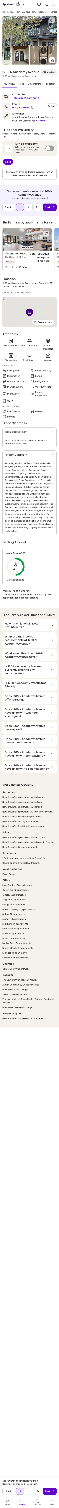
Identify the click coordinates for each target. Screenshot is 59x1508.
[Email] (39, 4)
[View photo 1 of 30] (29, 31)
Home (5, 12)
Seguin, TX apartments (14, 899)
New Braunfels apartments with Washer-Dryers (27, 811)
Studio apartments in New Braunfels (21, 863)
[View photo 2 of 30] (15, 55)
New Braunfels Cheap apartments (20, 847)
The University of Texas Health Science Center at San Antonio (28, 1001)
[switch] (29, 148)
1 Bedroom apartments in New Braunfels (23, 858)
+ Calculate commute (25, 98)
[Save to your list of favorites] (52, 20)
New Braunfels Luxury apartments (20, 821)
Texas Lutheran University (16, 994)
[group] (27, 239)
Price (21, 84)
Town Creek (37, 12)
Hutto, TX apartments (13, 938)
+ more (40, 120)
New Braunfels (23, 12)
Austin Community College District (20, 984)
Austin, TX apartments (14, 919)
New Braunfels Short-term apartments (22, 1018)
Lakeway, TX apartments (15, 957)
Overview (9, 84)
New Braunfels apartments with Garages (23, 797)
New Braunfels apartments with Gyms (22, 802)
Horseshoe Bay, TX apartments (18, 909)
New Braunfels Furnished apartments (22, 816)
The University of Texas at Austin (19, 980)
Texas (12, 12)
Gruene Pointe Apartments (21, 253)
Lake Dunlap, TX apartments (17, 885)
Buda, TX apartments (13, 933)
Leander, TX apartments (14, 952)
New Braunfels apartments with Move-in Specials (28, 842)
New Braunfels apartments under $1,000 (23, 837)
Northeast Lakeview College (17, 1007)
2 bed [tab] (8, 162)
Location (51, 84)
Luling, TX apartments (13, 904)
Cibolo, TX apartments (14, 894)
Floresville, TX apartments (15, 928)
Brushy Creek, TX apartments (17, 948)
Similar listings (35, 84)
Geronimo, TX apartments (15, 890)
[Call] (46, 4)
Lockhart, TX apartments (15, 923)
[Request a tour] (54, 4)
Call (53, 106)
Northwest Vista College (15, 989)
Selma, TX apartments (14, 914)
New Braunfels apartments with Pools (22, 807)
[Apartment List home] (13, 4)
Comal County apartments (16, 969)
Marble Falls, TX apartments (16, 943)
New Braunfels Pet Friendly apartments (23, 826)
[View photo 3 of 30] (43, 55)
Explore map (45, 322)
